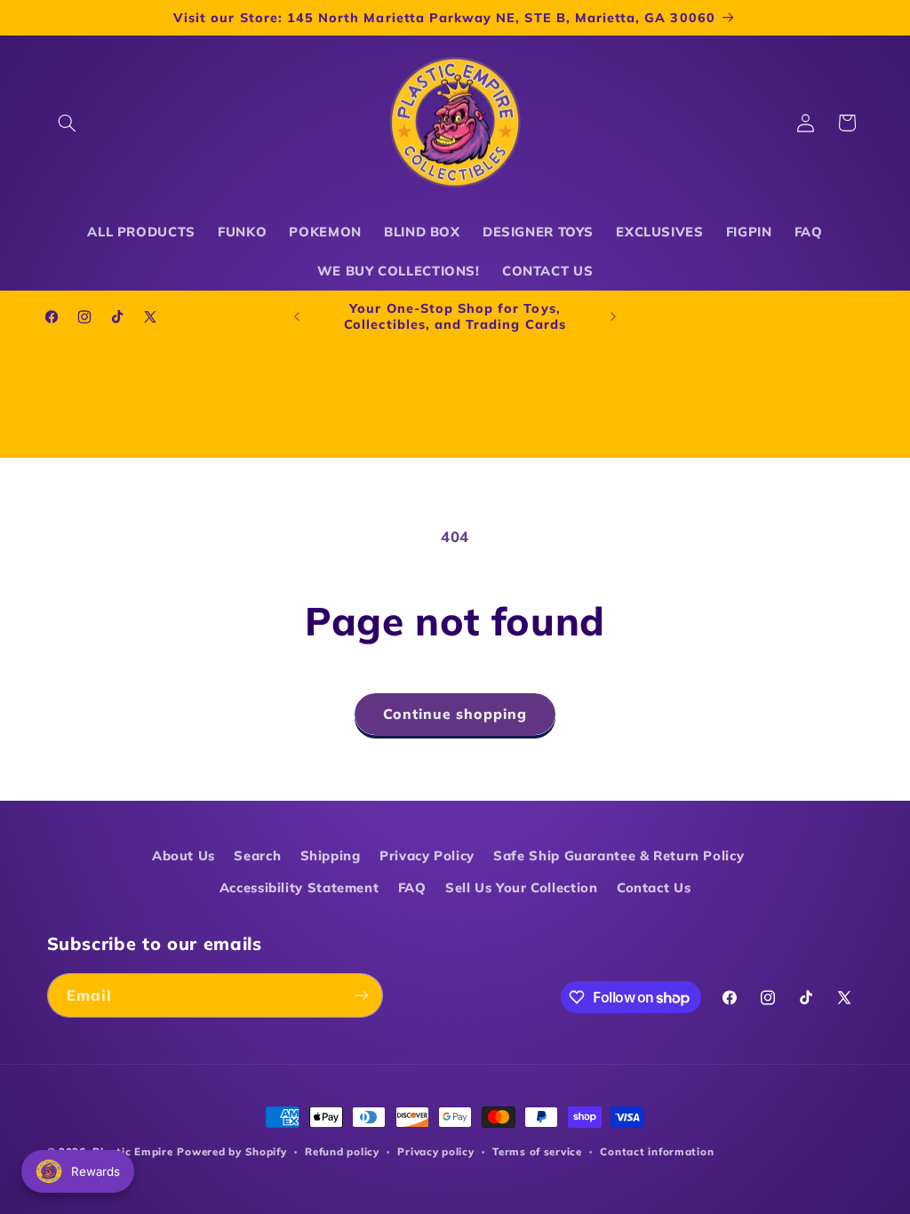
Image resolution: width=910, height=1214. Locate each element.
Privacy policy (435, 1151)
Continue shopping (455, 714)
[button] (67, 122)
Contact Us (653, 887)
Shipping (330, 855)
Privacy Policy (427, 855)
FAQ (412, 887)
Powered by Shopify (231, 1151)
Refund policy (342, 1151)
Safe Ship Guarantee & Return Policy (618, 855)
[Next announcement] (613, 316)
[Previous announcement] (296, 316)
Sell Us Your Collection (521, 887)
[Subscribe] (360, 995)
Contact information (657, 1151)
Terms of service (537, 1151)
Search (257, 855)
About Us (183, 855)
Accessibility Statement (299, 887)
